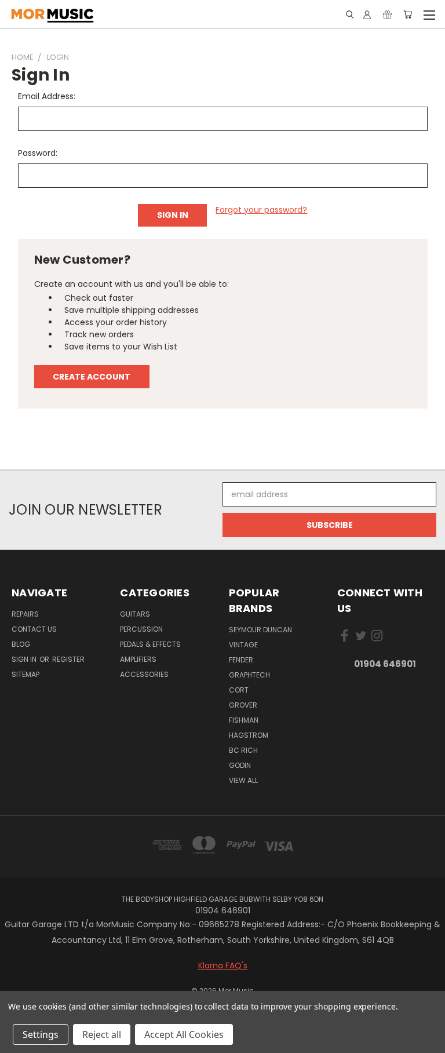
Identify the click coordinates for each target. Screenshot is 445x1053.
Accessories (144, 674)
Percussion (141, 629)
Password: (37, 153)
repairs (25, 614)
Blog (21, 644)
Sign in (25, 659)
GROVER (243, 705)
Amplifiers (138, 659)
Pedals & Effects (150, 644)
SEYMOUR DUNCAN (260, 630)
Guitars (135, 614)
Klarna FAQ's (222, 965)
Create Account (91, 376)
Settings (41, 1034)
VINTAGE (243, 645)
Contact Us (34, 629)
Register (68, 659)
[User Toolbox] (367, 14)
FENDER (241, 660)
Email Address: (46, 96)
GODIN (240, 765)
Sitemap (25, 674)
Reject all (101, 1034)
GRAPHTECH (249, 675)
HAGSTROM (248, 735)
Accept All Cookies (184, 1034)
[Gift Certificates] (387, 14)
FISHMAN (243, 720)
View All (243, 780)
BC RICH (243, 750)
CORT (239, 690)
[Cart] (408, 14)
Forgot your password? (261, 210)
